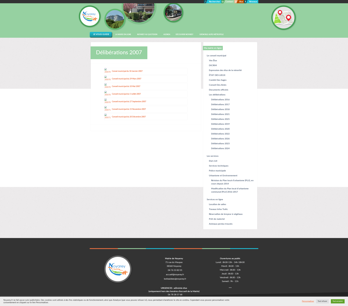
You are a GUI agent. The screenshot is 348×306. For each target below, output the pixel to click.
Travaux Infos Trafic (218, 209)
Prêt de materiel (217, 219)
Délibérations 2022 (220, 134)
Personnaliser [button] (308, 301)
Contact (229, 2)
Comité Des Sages (217, 80)
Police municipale (217, 171)
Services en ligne (215, 199)
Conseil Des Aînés (217, 85)
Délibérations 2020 (220, 129)
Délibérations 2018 (220, 109)
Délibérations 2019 (220, 124)
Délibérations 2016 (220, 100)
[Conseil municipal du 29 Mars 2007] (107, 79)
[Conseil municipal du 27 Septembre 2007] (107, 101)
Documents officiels (218, 90)
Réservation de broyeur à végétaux (226, 214)
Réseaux (253, 2)
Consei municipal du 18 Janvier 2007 (127, 71)
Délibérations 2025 (220, 119)
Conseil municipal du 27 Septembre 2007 (129, 102)
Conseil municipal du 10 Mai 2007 (126, 86)
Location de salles (217, 204)
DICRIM (213, 65)
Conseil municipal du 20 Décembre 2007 (129, 117)
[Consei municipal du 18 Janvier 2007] (107, 71)
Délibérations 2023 (220, 143)
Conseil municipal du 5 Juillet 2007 (126, 94)
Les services (212, 156)
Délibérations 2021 (220, 114)
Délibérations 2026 (220, 139)
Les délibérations (217, 95)
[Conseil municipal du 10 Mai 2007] (107, 86)
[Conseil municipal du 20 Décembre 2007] (107, 117)
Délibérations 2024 (220, 148)
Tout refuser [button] (322, 301)
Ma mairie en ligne (213, 48)
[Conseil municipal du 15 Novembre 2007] (107, 109)
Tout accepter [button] (338, 301)
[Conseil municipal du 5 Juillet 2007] (107, 94)
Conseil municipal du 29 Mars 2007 (126, 79)
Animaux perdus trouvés (220, 224)
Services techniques (218, 166)
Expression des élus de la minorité (225, 70)
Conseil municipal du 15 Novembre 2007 (129, 109)
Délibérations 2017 (220, 104)
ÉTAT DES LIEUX (217, 75)
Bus (241, 2)
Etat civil (213, 161)
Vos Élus (213, 60)
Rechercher (214, 2)
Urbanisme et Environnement (223, 176)
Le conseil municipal (216, 56)
